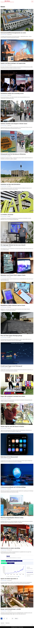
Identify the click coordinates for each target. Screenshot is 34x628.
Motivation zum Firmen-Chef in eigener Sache (13, 275)
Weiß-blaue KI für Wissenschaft (9, 457)
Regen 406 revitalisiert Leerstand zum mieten (13, 396)
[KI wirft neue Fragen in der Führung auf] (17, 353)
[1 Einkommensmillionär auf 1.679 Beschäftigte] (17, 475)
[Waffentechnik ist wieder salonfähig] (17, 535)
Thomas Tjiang (4, 34)
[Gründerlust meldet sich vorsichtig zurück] (17, 81)
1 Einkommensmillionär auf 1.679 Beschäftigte (13, 487)
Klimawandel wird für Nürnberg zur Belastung (13, 154)
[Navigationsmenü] (32, 1)
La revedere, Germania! (7, 214)
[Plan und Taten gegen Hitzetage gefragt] (17, 323)
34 (12, 618)
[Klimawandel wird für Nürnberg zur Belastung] (17, 141)
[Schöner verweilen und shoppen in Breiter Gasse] (17, 111)
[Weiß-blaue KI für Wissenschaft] (17, 444)
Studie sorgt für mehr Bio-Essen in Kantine (12, 426)
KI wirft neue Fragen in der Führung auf (11, 366)
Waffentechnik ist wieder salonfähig (10, 548)
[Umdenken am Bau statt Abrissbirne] (17, 172)
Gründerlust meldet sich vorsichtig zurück (12, 93)
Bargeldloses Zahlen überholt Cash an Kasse (13, 305)
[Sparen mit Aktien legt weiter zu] (17, 566)
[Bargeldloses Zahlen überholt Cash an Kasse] (17, 293)
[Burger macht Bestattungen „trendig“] (17, 596)
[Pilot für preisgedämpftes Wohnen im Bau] (17, 505)
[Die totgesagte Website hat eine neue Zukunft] (17, 232)
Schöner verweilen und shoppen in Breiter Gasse (14, 123)
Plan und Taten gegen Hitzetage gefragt (11, 335)
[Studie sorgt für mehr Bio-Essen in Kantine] (17, 414)
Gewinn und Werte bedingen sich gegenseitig (13, 63)
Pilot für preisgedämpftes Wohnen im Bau (12, 517)
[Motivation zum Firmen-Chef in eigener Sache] (17, 263)
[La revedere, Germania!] (17, 202)
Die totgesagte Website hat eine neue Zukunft (13, 245)
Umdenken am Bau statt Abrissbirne (10, 184)
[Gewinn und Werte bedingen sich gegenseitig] (17, 51)
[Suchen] (32, 625)
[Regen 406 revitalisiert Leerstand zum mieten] (17, 384)
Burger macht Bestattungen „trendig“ (11, 609)
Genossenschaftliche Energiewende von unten (13, 32)
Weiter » (16, 618)
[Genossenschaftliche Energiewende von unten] (17, 20)
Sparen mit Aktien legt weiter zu (9, 578)
